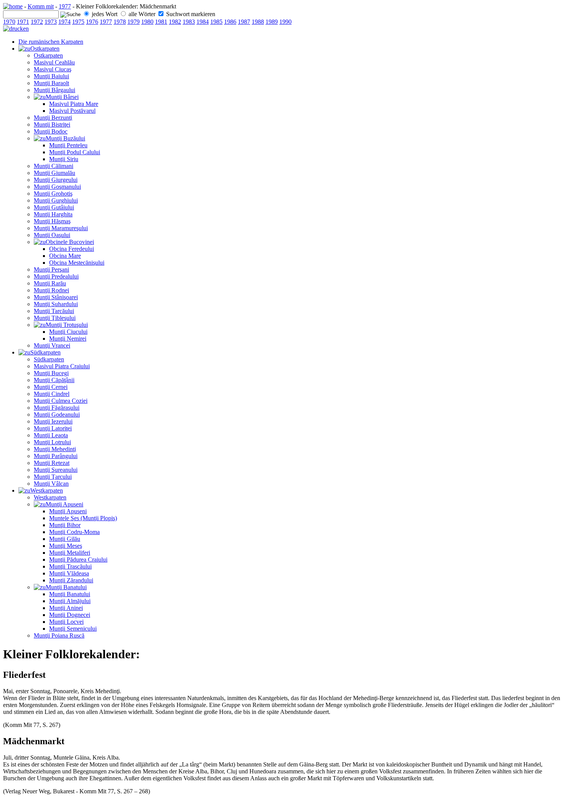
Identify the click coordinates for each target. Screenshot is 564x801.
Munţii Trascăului (70, 566)
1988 (258, 21)
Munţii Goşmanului (57, 186)
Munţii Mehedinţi (55, 449)
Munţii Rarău (50, 283)
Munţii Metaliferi (69, 552)
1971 (23, 21)
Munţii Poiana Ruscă (59, 635)
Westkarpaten (46, 490)
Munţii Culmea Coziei (60, 400)
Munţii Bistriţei (52, 124)
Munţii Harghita (53, 214)
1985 (216, 21)
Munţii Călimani (53, 166)
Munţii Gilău (64, 539)
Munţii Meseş (65, 545)
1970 (9, 21)
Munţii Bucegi (51, 373)
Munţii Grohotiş (53, 193)
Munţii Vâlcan (51, 483)
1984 (202, 21)
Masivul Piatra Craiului (62, 366)
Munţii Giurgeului (56, 179)
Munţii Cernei (51, 387)
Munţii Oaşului (52, 235)
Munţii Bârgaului (54, 90)
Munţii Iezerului (53, 421)
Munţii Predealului (56, 276)
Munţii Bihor (65, 525)
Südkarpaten (45, 352)
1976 (92, 21)
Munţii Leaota (51, 435)
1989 (272, 21)
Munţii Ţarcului (53, 476)
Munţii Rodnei (51, 290)
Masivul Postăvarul (72, 110)
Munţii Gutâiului (54, 207)
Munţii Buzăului (65, 138)
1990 (285, 21)
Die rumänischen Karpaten (50, 41)
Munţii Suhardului (56, 304)
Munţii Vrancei (52, 345)
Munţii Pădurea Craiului (78, 559)
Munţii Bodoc (51, 131)
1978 (120, 21)
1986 (230, 21)
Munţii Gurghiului (56, 200)
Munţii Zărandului (71, 580)
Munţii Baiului (51, 76)
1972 (37, 21)
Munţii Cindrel (51, 394)
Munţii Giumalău (54, 173)
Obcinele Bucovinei (70, 242)
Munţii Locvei (66, 621)
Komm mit (41, 6)
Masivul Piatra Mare (73, 104)
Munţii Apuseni (64, 504)
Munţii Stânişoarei (56, 297)
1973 (51, 21)
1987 (244, 21)
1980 (147, 21)
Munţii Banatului (66, 587)
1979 (133, 21)
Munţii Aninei (66, 608)
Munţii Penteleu (68, 145)
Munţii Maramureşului (61, 228)
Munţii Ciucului (68, 331)
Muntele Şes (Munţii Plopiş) (83, 518)
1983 (189, 21)
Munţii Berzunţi (53, 117)
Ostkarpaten (44, 48)
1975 (78, 21)
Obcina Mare (65, 255)
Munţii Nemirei (67, 338)
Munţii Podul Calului (74, 152)
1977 (65, 6)
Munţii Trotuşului (67, 324)
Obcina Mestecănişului (76, 262)
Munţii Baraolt (51, 83)
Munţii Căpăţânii (54, 380)
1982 (175, 21)
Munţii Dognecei (69, 614)
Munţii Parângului (56, 456)
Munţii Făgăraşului (56, 407)
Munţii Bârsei (62, 97)
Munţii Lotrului (52, 442)
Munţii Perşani (51, 269)
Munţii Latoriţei (53, 428)
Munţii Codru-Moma (74, 532)
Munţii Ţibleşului (55, 318)
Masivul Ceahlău (54, 62)
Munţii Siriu (63, 159)
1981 (161, 21)
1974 (64, 21)
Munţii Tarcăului (54, 311)
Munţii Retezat (51, 463)
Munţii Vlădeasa (69, 573)
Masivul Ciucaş (52, 69)
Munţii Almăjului (70, 601)
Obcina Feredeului (71, 249)
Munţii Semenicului (73, 628)
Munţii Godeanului (57, 414)
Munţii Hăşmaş (52, 221)
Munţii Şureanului (56, 469)
